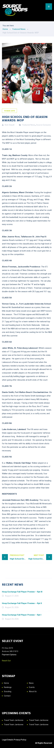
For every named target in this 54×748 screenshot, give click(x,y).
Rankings (8, 687)
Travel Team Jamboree (13, 720)
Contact (7, 696)
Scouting (7, 691)
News (31, 683)
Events (32, 687)
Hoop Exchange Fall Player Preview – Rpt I (21, 615)
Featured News (28, 125)
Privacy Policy (20, 740)
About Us (33, 691)
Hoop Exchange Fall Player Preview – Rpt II (22, 603)
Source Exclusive (43, 125)
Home (6, 683)
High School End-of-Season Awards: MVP (18, 557)
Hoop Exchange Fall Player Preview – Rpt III (22, 592)
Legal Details (8, 740)
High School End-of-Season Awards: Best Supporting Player (40, 557)
